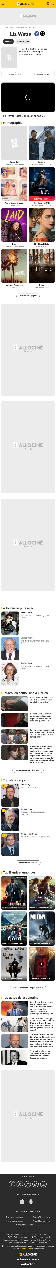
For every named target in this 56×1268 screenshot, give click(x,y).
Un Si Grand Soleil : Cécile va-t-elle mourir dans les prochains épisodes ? (42, 699)
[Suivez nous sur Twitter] (20, 1184)
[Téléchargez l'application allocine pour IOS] (23, 1201)
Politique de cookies (22, 1237)
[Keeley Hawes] (10, 673)
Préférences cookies (40, 1237)
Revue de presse (29, 1240)
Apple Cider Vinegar (14, 203)
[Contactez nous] (44, 1184)
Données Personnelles (11, 1240)
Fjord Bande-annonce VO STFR (14, 943)
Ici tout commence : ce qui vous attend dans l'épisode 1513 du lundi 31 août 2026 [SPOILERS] (42, 733)
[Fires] (42, 266)
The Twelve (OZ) (42, 203)
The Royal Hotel (42, 244)
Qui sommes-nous (18, 1234)
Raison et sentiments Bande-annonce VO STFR (42, 908)
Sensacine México (24, 1224)
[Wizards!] (14, 143)
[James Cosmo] (10, 648)
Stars (12, 27)
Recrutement (33, 1234)
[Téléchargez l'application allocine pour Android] (32, 1201)
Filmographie (12, 123)
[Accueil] (25, 4)
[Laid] (14, 225)
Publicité (43, 1234)
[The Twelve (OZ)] (42, 184)
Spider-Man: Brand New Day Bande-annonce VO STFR (42, 979)
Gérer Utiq (32, 1243)
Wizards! (14, 162)
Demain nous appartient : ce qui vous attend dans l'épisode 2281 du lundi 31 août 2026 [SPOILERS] (41, 717)
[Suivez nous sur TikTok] (36, 1184)
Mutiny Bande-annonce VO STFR (42, 943)
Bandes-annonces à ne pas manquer (28, 988)
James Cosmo (27, 638)
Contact (6, 1234)
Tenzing (42, 162)
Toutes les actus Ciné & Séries (28, 770)
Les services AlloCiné (17, 1243)
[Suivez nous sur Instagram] (28, 1184)
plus (41, 51)
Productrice (25, 51)
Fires (41, 285)
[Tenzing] (42, 143)
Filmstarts (11, 1217)
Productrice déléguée (37, 49)
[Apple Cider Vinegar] (14, 184)
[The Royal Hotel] (42, 225)
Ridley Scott (26, 809)
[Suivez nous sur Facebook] (12, 1184)
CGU (51, 1234)
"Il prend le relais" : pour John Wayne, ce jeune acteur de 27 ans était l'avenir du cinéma (41, 1054)
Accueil (5, 27)
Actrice (35, 51)
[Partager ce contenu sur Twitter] (42, 33)
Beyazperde (11, 1221)
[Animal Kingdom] (14, 266)
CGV (10, 1237)
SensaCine (38, 1217)
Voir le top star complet (28, 863)
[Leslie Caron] (10, 623)
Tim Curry (25, 785)
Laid (14, 244)
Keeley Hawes (27, 663)
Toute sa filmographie (28, 296)
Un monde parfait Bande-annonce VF (14, 979)
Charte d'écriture (45, 1240)
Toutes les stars (21, 27)
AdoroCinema (39, 1221)
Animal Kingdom (14, 285)
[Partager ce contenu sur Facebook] (36, 33)
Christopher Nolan (29, 834)
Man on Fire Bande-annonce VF (14, 908)
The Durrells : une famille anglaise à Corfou (35, 617)
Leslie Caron (26, 613)
